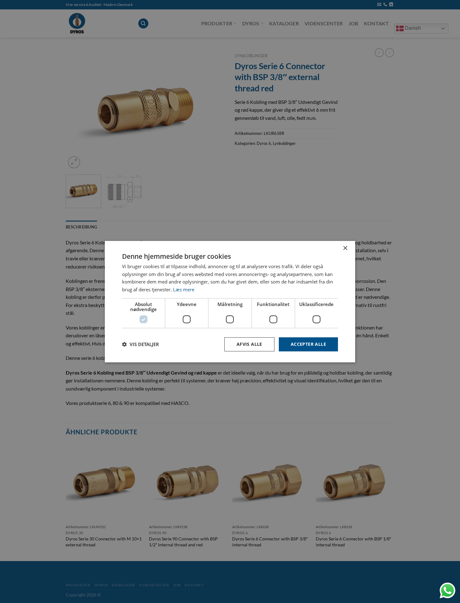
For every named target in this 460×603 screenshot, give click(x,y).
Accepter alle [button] (308, 344)
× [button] (345, 248)
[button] (140, 344)
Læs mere (183, 289)
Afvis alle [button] (249, 344)
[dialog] (230, 301)
